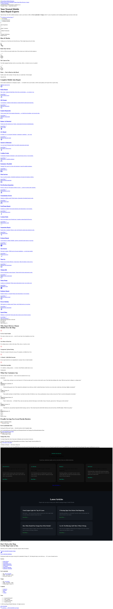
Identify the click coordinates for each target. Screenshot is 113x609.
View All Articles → (56, 485)
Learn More (11, 431)
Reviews (24, 2)
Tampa (15, 2)
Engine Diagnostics (7, 563)
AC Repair (5, 566)
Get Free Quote (9, 17)
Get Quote (16, 607)
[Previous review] (2, 413)
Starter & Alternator (7, 567)
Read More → (26, 517)
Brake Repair (6, 561)
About (18, 2)
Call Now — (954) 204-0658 (8, 607)
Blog (21, 2)
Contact (27, 2)
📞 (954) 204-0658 (5, 431)
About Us (5, 589)
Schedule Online (12, 551)
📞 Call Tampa (4, 442)
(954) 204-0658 (5, 551)
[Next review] (2, 415)
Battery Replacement (7, 565)
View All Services (4, 318)
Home (2, 2)
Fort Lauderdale (10, 2)
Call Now (4, 17)
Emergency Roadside (7, 568)
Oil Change (5, 562)
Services (5, 2)
